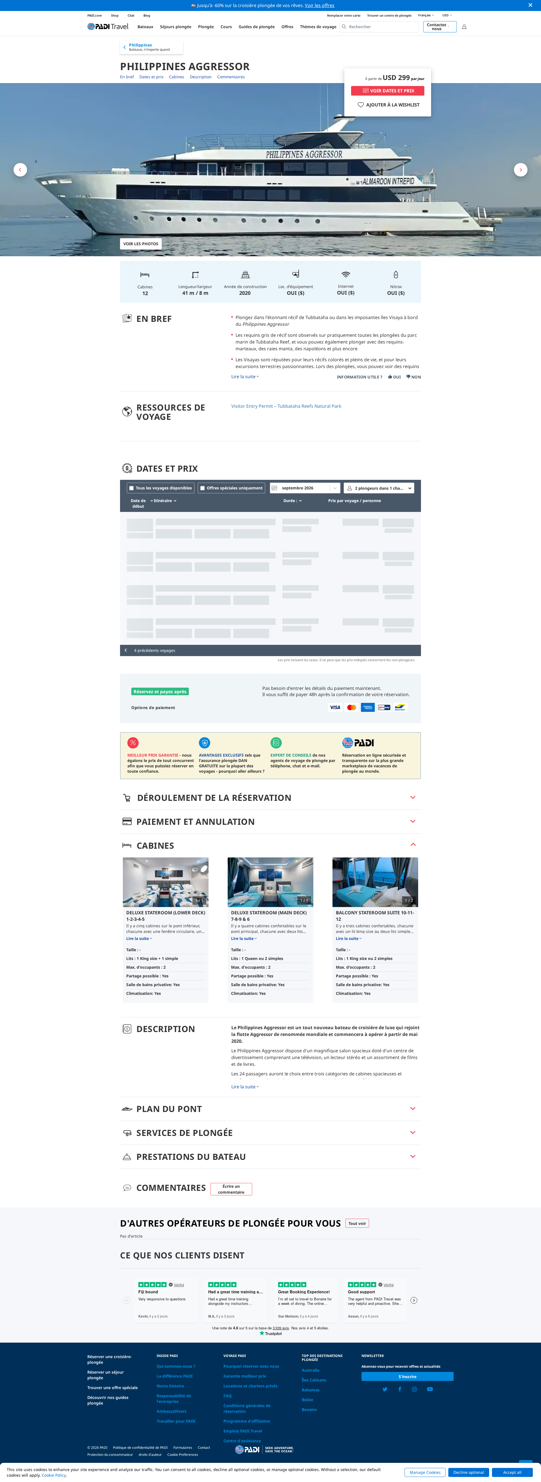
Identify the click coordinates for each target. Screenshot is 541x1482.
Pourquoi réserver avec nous (251, 1366)
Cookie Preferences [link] (182, 1454)
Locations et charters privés (250, 1386)
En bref (127, 76)
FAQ (227, 1395)
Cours (226, 26)
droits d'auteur (150, 1454)
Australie (310, 1370)
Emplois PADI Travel (242, 1431)
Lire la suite (243, 376)
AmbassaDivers (172, 1411)
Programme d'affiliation (246, 1421)
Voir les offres (319, 5)
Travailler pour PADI (176, 1421)
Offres (287, 26)
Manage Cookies (425, 1472)
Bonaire (309, 1409)
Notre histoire (170, 1386)
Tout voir (357, 1223)
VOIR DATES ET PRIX (392, 91)
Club (131, 15)
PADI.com (94, 15)
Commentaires (231, 76)
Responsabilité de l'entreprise (174, 1398)
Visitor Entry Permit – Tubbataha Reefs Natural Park (286, 406)
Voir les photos (140, 243)
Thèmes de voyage (318, 26)
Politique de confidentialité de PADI (140, 1447)
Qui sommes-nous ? (176, 1366)
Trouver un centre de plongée (389, 15)
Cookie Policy (54, 1475)
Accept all (512, 1472)
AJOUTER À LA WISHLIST (393, 105)
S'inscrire (407, 1376)
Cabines (176, 76)
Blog (146, 15)
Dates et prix (151, 76)
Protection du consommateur (110, 1454)
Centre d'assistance (242, 1440)
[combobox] (379, 26)
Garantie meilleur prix (244, 1376)
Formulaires (182, 1447)
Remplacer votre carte (343, 15)
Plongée (206, 26)
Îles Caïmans (314, 1380)
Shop (115, 15)
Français (424, 15)
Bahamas (311, 1389)
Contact (204, 1447)
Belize (307, 1399)
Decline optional (468, 1472)
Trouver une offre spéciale (112, 1387)
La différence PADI (174, 1376)
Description (201, 76)
